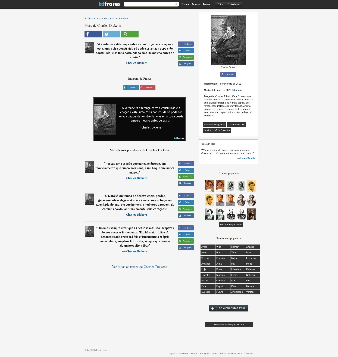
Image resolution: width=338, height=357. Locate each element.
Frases (185, 4)
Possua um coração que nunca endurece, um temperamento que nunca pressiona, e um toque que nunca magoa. (134, 168)
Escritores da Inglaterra (215, 124)
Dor (233, 280)
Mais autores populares (231, 224)
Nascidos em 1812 (236, 124)
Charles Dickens (137, 63)
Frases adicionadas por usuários (229, 324)
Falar (203, 286)
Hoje (203, 269)
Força (234, 275)
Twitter (194, 353)
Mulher (234, 258)
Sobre (215, 353)
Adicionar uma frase (232, 308)
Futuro (219, 292)
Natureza (250, 275)
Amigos (250, 247)
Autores (196, 4)
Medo (249, 263)
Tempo (234, 252)
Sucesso (205, 292)
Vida (218, 247)
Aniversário (237, 292)
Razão (204, 280)
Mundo (204, 252)
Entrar (220, 4)
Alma (219, 263)
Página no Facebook (178, 353)
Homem (235, 247)
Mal (233, 263)
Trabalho (205, 275)
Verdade (205, 258)
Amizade (205, 263)
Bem (218, 252)
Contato (249, 353)
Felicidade (251, 258)
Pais (233, 286)
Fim (248, 280)
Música (250, 286)
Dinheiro (220, 275)
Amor (204, 247)
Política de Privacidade (231, 353)
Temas (206, 4)
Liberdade (236, 269)
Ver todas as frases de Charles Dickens (139, 266)
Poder (219, 269)
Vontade (250, 292)
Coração (220, 258)
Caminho (220, 280)
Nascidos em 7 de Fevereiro (217, 130)
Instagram (204, 353)
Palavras (250, 269)
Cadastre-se (234, 4)
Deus (249, 252)
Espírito (220, 286)
